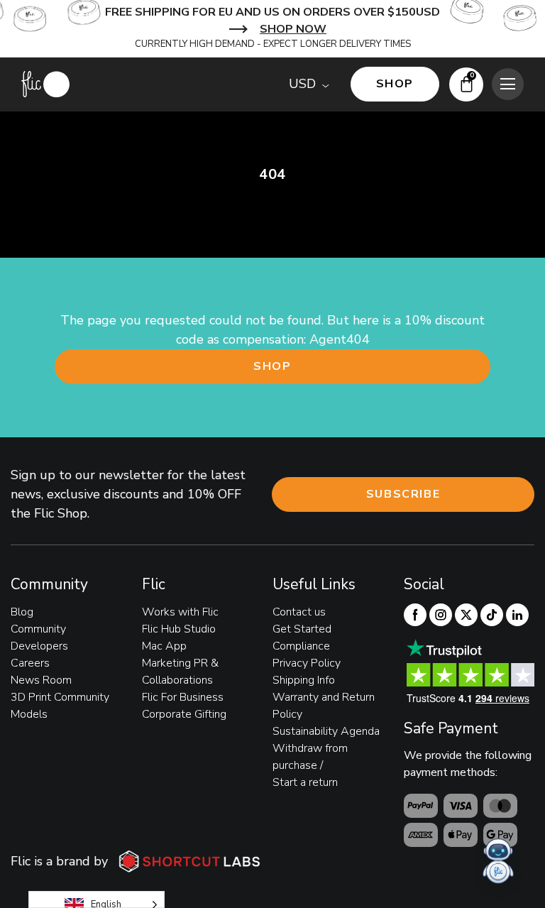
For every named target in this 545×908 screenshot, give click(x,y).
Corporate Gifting (184, 714)
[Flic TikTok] (491, 614)
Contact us (299, 612)
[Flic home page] (45, 84)
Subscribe (403, 494)
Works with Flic (180, 612)
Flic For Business (183, 697)
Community (38, 629)
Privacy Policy (306, 663)
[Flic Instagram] (440, 614)
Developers (39, 646)
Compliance (301, 646)
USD (302, 83)
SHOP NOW (293, 29)
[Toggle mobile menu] (508, 84)
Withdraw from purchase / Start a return (310, 765)
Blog (22, 612)
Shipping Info (303, 680)
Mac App (164, 646)
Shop (272, 366)
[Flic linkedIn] (517, 614)
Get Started (301, 629)
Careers (30, 663)
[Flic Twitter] (466, 614)
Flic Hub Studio (179, 629)
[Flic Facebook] (415, 614)
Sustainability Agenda (326, 731)
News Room (41, 680)
